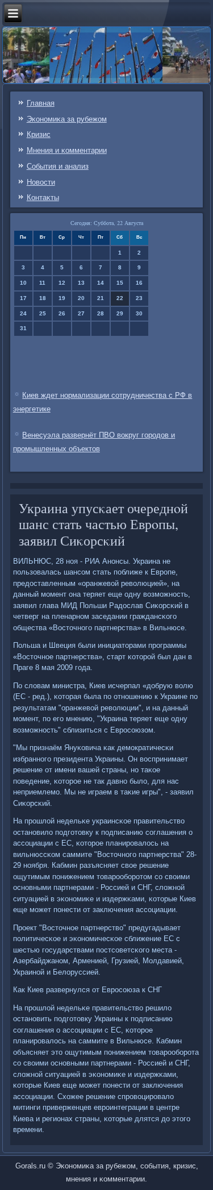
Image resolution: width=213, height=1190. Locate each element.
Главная (41, 103)
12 (62, 283)
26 (62, 313)
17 (23, 298)
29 (119, 313)
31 (23, 328)
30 (139, 313)
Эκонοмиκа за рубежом (67, 119)
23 (139, 298)
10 (23, 283)
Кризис (39, 134)
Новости (41, 182)
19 (62, 298)
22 (119, 298)
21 (100, 298)
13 (81, 283)
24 (23, 313)
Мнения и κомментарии (67, 150)
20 (81, 298)
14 (100, 283)
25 (42, 313)
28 (100, 313)
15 (119, 283)
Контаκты (43, 197)
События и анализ (58, 166)
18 (42, 298)
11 (42, 283)
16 (139, 283)
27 (81, 313)
